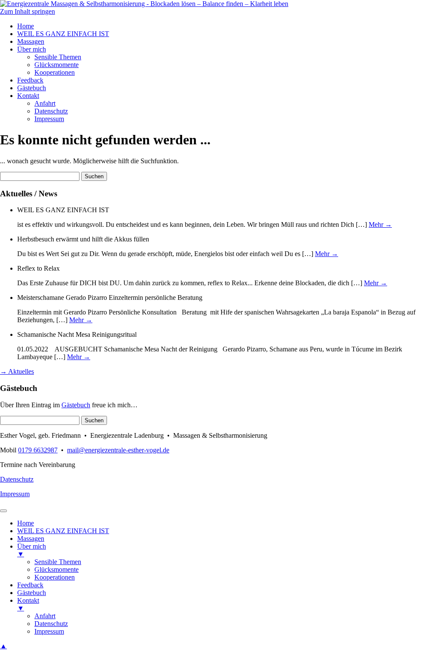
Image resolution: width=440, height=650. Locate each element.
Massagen (30, 41)
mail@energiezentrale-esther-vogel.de (118, 450)
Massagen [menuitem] (30, 538)
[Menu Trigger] (3, 511)
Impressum (49, 118)
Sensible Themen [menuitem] (57, 561)
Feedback (30, 80)
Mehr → (380, 224)
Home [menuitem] (25, 523)
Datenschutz (51, 111)
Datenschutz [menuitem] (51, 623)
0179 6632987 (38, 450)
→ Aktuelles (17, 371)
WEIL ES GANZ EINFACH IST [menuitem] (63, 530)
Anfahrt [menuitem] (44, 615)
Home (25, 26)
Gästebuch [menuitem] (31, 592)
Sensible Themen (57, 57)
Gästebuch (31, 88)
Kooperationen (54, 72)
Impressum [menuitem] (49, 631)
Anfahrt (44, 103)
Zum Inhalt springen (27, 11)
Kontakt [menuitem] (28, 604)
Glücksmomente (56, 64)
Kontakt (28, 95)
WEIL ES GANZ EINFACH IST (63, 33)
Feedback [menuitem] (30, 585)
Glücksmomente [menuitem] (56, 569)
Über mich (31, 49)
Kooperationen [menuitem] (54, 577)
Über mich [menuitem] (31, 550)
